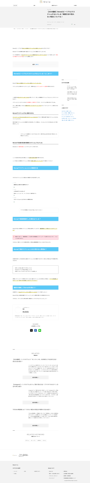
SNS (34, 5)
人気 (70, 111)
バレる (44, 440)
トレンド (15, 5)
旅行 (67, 120)
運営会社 (65, 2)
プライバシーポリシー (74, 2)
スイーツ (70, 118)
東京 (67, 111)
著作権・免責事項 (68, 2)
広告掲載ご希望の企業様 (70, 2)
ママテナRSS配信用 (59, 2)
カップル (67, 114)
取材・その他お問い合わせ (72, 2)
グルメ (72, 120)
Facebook (35, 330)
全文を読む (35, 377)
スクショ (27, 440)
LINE (39, 330)
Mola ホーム (15, 465)
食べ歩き (68, 116)
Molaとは (63, 2)
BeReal (39, 440)
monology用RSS (48, 2)
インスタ (64, 116)
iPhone (74, 118)
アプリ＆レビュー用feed (50, 2)
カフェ (72, 116)
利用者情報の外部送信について (46, 2)
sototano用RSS (54, 2)
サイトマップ (76, 2)
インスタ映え (64, 113)
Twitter (31, 330)
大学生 (63, 118)
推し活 (63, 120)
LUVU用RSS (52, 2)
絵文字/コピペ (54, 5)
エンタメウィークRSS (57, 2)
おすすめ (64, 111)
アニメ (63, 114)
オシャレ (73, 113)
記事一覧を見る (26, 311)
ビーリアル (33, 440)
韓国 (69, 113)
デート (71, 114)
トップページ (61, 2)
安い (67, 118)
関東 (69, 120)
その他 (75, 5)
